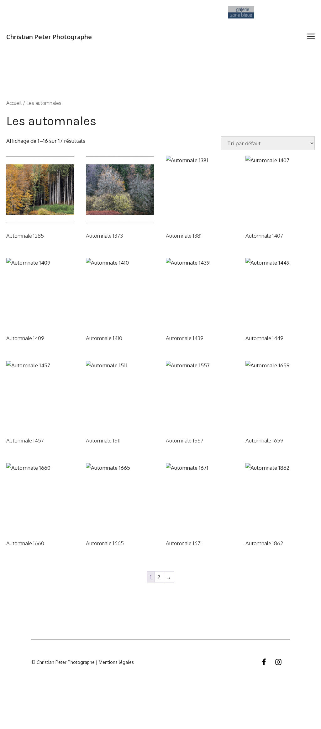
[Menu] (312, 37)
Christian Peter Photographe (49, 37)
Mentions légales (115, 662)
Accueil (14, 103)
